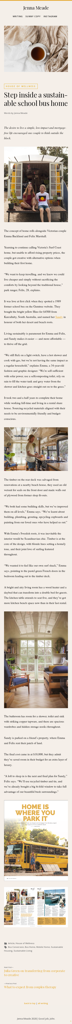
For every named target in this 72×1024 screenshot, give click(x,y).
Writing (18, 16)
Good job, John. (46, 1018)
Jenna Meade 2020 (27, 1018)
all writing (43, 1003)
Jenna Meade (36, 7)
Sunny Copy (33, 16)
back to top (29, 1003)
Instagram (50, 16)
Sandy (59, 317)
